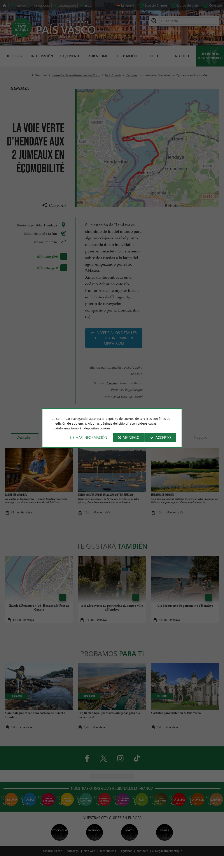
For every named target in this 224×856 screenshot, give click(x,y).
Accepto (163, 437)
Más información (91, 437)
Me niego (131, 437)
